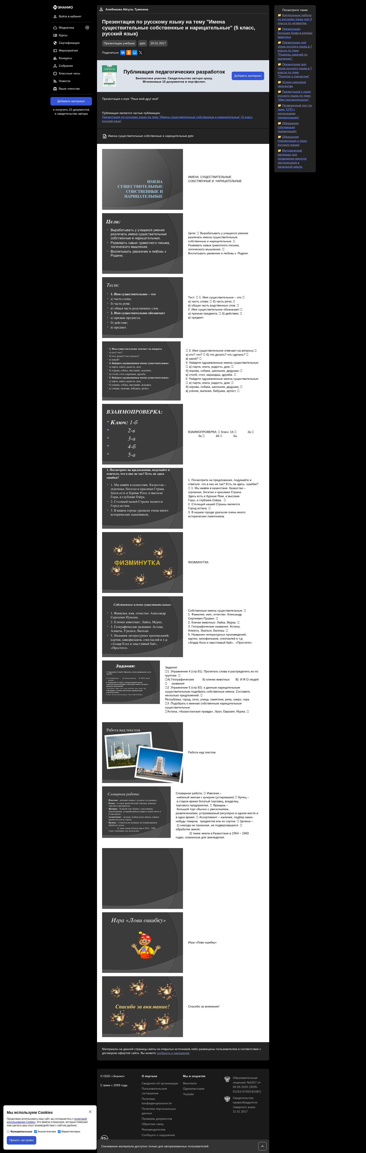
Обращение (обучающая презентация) (288, 127)
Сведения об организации (160, 1083)
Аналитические (47, 1131)
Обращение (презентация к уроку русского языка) (292, 140)
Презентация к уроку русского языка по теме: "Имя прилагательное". (294, 95)
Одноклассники (193, 1088)
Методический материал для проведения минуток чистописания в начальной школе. (292, 158)
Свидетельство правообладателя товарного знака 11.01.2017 (245, 1104)
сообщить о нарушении (173, 1053)
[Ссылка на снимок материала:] (142, 179)
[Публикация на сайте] (88, 27)
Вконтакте (190, 1083)
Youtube (188, 1094)
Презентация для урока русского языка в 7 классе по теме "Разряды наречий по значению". (295, 50)
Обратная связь (153, 1124)
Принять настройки (21, 1140)
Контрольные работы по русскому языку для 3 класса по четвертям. (295, 19)
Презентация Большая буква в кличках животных (295, 33)
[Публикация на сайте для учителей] (109, 76)
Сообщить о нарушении (158, 1135)
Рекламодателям (153, 1129)
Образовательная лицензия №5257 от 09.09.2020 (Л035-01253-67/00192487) (247, 1084)
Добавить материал (71, 101)
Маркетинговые (70, 1131)
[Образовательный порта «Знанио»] (61, 8)
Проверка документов (157, 1118)
